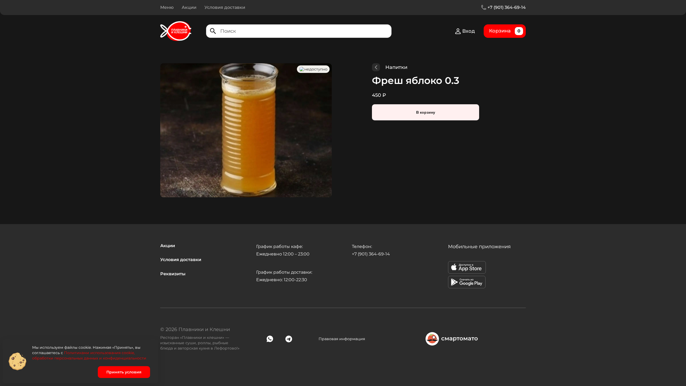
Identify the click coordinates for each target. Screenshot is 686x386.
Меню (167, 7)
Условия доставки (224, 7)
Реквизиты (172, 273)
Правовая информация (342, 338)
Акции (189, 7)
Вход (468, 31)
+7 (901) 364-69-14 (506, 7)
